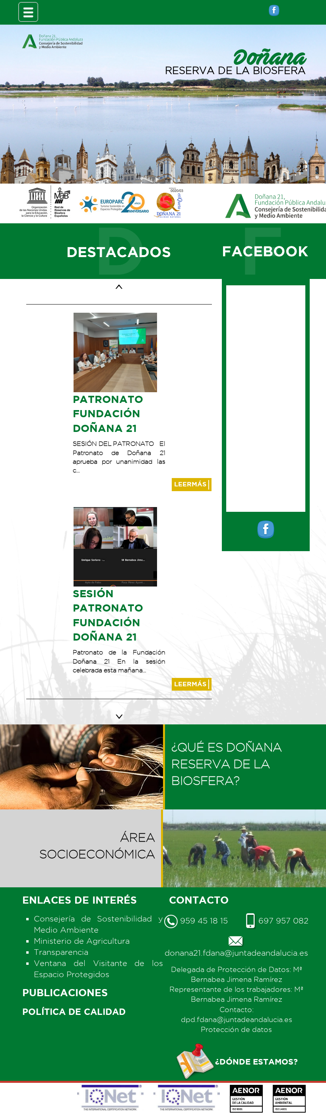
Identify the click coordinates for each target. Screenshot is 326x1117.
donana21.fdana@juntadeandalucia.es (236, 953)
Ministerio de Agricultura (82, 941)
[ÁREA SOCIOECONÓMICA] (81, 817)
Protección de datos (236, 1029)
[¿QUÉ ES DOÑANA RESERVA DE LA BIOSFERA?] (244, 732)
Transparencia (61, 952)
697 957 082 (282, 920)
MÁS (191, 484)
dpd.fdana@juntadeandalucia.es (236, 1019)
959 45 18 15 (203, 920)
